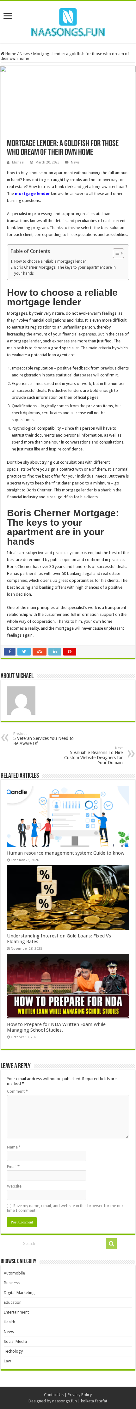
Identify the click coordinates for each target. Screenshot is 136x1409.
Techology (13, 1351)
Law (7, 1361)
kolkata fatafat (94, 1401)
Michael (18, 162)
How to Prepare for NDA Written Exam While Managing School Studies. (56, 1027)
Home (10, 53)
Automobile (14, 1273)
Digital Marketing (19, 1292)
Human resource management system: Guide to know (65, 853)
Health (9, 1322)
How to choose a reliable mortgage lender (50, 261)
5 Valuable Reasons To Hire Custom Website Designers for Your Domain (93, 755)
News (25, 53)
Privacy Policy (80, 1394)
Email (13, 1166)
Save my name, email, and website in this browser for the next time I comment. (66, 1208)
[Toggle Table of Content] (115, 253)
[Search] (111, 1243)
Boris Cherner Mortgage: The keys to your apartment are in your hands (65, 270)
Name (14, 1147)
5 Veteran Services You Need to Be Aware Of (43, 739)
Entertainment (16, 1312)
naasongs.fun (64, 1401)
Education (13, 1302)
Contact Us (54, 1394)
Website (14, 1186)
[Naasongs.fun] (68, 21)
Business (12, 1282)
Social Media (15, 1341)
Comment (17, 1091)
